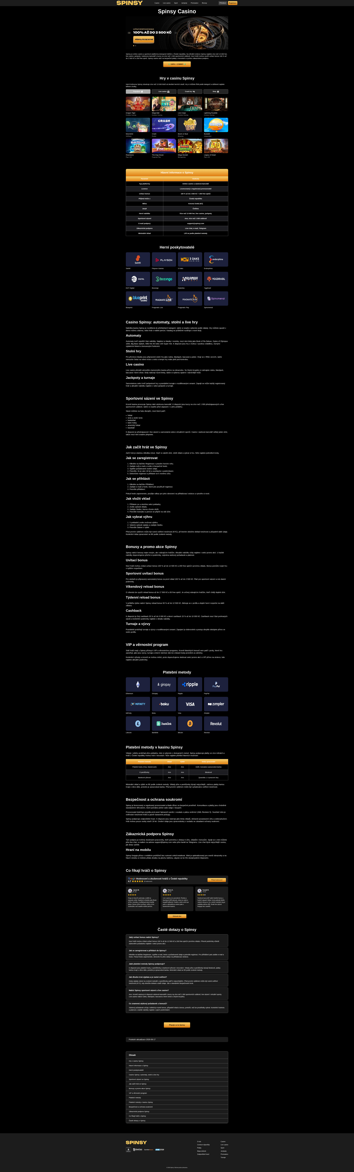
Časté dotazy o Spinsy (137, 1121)
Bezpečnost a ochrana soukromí (141, 1107)
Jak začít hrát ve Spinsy (137, 1084)
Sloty (214, 91)
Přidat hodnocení (216, 880)
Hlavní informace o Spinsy (138, 1066)
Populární (136, 91)
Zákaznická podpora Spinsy (139, 1111)
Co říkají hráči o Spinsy (137, 1116)
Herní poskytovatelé (136, 1070)
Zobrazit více (177, 916)
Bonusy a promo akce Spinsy (139, 1088)
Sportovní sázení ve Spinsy (139, 1079)
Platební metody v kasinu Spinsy (141, 1102)
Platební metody (135, 1098)
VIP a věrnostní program (138, 1093)
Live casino (163, 91)
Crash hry (188, 91)
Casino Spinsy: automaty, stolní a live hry (144, 1075)
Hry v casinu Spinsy (136, 1061)
